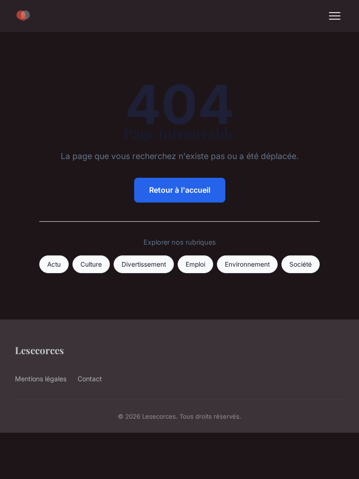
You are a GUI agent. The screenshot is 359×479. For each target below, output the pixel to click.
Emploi (195, 264)
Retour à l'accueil (179, 190)
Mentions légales (40, 379)
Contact (90, 379)
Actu (54, 264)
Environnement (247, 264)
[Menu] (334, 15)
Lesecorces (39, 349)
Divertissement (144, 264)
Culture (91, 264)
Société (300, 264)
